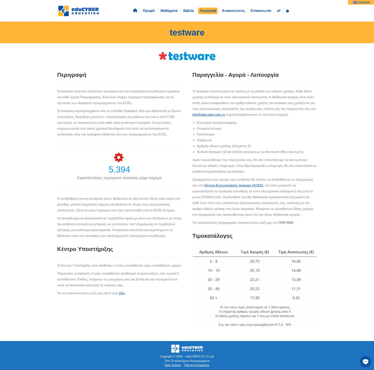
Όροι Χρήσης (173, 365)
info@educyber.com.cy (208, 114)
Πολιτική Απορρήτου (196, 365)
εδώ (122, 293)
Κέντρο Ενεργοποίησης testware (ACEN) (234, 185)
